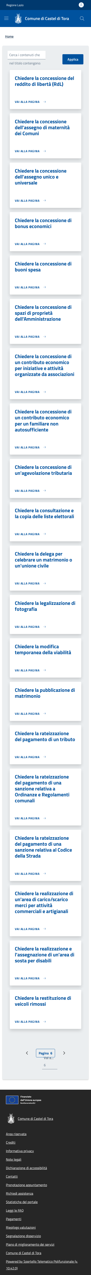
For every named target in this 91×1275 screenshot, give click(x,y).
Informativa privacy (20, 1150)
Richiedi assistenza (19, 1193)
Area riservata (16, 1133)
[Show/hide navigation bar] (6, 18)
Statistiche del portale (22, 1201)
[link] (31, 101)
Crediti (10, 1142)
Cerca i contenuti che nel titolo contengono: (25, 59)
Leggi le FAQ (15, 1210)
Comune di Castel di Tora (23, 1252)
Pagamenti (13, 1218)
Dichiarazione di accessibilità (26, 1167)
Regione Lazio (14, 5)
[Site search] (82, 18)
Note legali (13, 1159)
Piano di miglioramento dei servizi (30, 1244)
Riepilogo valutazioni (21, 1227)
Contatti (12, 1176)
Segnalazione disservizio (23, 1235)
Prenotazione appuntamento (26, 1184)
